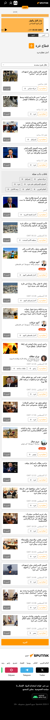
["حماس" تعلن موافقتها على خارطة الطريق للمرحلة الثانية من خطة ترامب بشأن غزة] (10, 493)
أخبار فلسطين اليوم (29, 275)
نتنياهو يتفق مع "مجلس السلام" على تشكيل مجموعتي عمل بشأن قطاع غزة (34, 405)
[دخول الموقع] (10, 3)
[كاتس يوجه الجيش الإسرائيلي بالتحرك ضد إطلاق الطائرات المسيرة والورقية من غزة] (10, 152)
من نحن (45, 686)
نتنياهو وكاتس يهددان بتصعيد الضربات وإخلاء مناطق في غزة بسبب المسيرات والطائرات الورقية (33, 125)
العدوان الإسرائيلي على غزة (37, 184)
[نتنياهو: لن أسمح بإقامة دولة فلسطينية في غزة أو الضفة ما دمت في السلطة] (10, 202)
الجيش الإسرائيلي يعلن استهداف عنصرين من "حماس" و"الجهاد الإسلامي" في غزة (34, 567)
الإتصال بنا (20, 686)
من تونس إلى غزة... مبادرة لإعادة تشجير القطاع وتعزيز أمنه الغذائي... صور (33, 430)
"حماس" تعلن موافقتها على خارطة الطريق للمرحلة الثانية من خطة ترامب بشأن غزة (33, 491)
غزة (34, 114)
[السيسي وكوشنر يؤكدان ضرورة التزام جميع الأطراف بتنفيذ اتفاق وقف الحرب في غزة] (10, 620)
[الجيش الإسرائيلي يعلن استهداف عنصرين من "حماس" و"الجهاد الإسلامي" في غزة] (10, 569)
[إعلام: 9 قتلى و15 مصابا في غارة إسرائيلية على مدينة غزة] (10, 288)
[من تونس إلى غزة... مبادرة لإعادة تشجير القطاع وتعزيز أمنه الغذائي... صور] (10, 432)
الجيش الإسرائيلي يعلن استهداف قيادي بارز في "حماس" (34, 73)
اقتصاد (22, 663)
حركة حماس (32, 88)
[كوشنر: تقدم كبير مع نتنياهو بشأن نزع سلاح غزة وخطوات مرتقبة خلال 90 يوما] (10, 381)
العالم (28, 189)
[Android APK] (40, 697)
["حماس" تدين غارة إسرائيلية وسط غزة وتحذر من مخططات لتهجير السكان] (10, 101)
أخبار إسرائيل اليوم (30, 300)
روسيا (29, 663)
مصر (34, 633)
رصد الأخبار (14, 189)
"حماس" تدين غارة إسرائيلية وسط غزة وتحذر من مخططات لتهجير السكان (33, 99)
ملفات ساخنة (21, 368)
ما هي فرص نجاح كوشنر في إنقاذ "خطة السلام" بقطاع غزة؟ (34, 345)
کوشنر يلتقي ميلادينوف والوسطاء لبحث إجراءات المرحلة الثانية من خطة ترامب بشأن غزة (34, 542)
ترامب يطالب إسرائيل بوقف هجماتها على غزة (36, 464)
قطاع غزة (42, 46)
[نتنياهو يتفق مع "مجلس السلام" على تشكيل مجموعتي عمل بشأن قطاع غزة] (10, 407)
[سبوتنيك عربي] (43, 4)
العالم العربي (41, 189)
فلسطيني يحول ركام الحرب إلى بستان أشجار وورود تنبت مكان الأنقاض (34, 251)
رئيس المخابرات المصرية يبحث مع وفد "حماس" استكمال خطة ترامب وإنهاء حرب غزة (33, 593)
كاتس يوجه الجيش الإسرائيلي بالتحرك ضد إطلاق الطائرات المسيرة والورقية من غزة (35, 150)
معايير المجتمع (28, 689)
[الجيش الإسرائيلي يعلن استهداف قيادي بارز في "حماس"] (10, 76)
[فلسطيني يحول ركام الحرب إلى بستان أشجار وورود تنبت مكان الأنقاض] (10, 253)
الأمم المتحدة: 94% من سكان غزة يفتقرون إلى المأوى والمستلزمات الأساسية (33, 225)
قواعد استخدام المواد (33, 686)
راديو (34, 368)
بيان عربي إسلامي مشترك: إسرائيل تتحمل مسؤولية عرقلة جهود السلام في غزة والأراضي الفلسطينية (35, 517)
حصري (15, 663)
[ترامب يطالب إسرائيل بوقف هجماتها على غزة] (10, 467)
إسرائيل (33, 139)
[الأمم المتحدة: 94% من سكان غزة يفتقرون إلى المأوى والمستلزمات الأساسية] (10, 227)
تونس (34, 454)
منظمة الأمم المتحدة (29, 240)
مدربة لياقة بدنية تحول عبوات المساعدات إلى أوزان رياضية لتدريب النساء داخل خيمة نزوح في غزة (33, 312)
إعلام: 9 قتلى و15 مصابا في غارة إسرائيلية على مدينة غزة (34, 285)
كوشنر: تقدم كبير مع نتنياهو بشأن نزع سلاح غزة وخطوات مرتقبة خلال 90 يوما (33, 379)
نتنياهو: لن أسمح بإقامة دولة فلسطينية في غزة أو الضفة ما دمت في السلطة (33, 200)
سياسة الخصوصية (42, 689)
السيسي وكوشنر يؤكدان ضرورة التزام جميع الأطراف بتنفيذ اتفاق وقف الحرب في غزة (34, 618)
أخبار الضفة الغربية (30, 215)
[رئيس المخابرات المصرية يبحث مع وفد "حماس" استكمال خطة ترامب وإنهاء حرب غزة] (10, 595)
